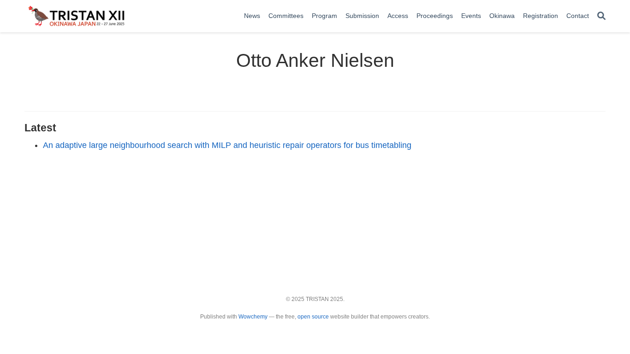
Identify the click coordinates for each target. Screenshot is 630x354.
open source (313, 316)
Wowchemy (252, 316)
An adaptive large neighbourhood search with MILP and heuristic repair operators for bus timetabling (227, 145)
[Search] (601, 16)
